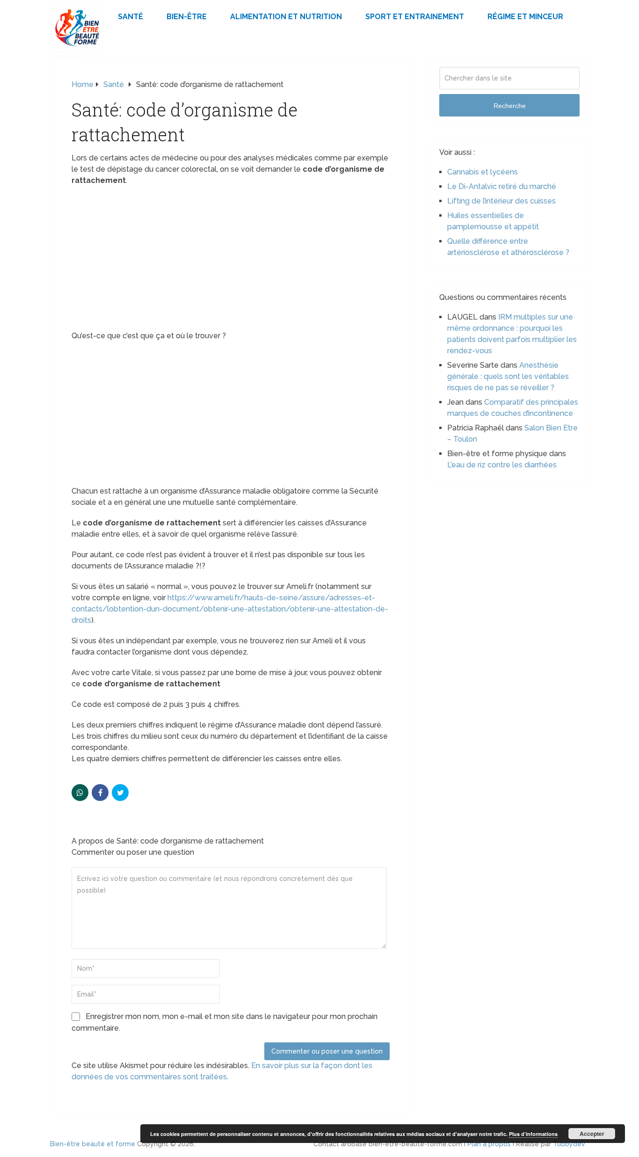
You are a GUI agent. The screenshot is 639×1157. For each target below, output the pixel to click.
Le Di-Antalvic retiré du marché (501, 186)
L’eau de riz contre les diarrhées (502, 464)
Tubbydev (569, 1144)
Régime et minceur (525, 16)
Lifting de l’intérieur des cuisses (501, 200)
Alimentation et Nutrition (286, 16)
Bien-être (187, 16)
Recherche (510, 105)
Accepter (592, 1133)
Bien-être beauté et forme (92, 1144)
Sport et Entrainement (414, 16)
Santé (130, 16)
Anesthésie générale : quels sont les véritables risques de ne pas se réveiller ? (508, 376)
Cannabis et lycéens (482, 171)
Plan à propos (489, 1144)
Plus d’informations (533, 1133)
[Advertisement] (231, 261)
